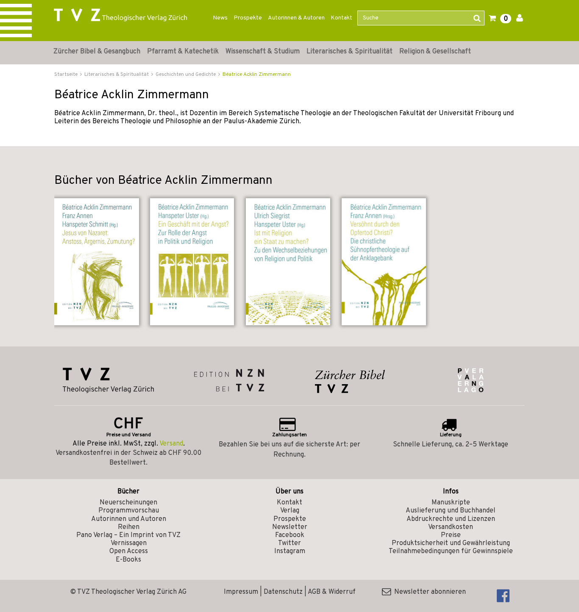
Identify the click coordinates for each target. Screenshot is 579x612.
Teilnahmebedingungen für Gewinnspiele (451, 551)
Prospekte (248, 18)
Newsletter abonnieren (428, 592)
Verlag (289, 511)
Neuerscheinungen (128, 502)
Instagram (289, 551)
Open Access (128, 551)
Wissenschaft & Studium (262, 51)
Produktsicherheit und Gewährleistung (451, 543)
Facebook (289, 535)
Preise (451, 535)
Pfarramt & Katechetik (183, 51)
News (220, 18)
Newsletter (289, 527)
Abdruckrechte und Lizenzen (450, 519)
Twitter (289, 543)
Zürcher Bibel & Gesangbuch (96, 51)
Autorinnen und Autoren (128, 519)
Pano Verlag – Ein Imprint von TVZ (128, 535)
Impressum (241, 592)
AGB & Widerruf (332, 592)
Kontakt (341, 18)
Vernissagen (129, 543)
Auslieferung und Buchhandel (450, 511)
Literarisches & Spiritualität (349, 51)
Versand (171, 444)
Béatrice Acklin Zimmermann (257, 74)
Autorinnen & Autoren (296, 18)
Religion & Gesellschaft (435, 51)
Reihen (128, 527)
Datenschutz (283, 592)
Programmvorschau (128, 511)
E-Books (128, 560)
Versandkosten (450, 527)
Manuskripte (450, 502)
